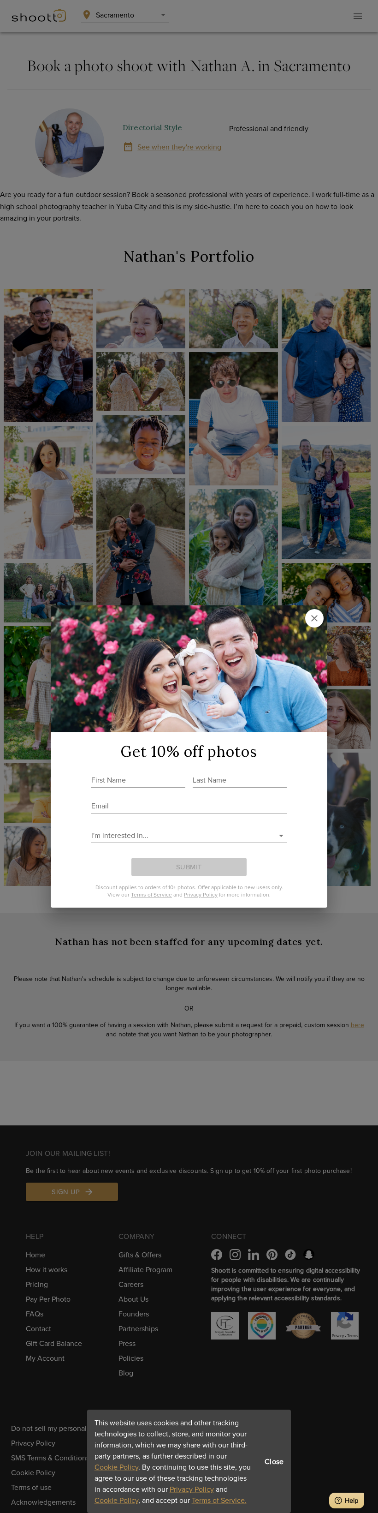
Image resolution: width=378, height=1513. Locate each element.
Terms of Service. (219, 1500)
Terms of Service (151, 894)
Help (352, 1500)
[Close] (314, 618)
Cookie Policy (116, 1467)
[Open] (281, 835)
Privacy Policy (192, 1489)
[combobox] (182, 835)
